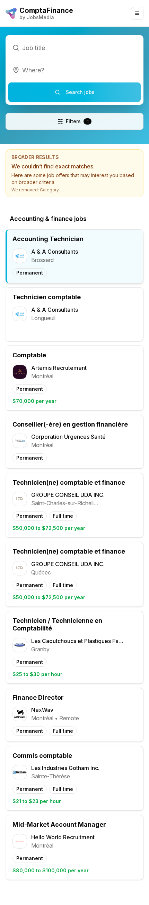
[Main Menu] (137, 13)
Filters (77, 121)
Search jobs (80, 92)
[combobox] (74, 70)
